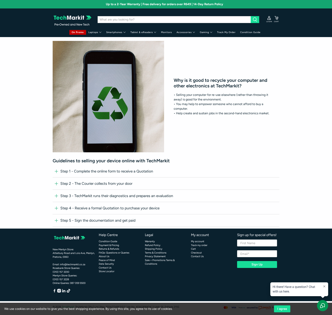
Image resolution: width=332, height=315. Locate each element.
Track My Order (226, 32)
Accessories (184, 32)
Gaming (204, 32)
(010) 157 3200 (61, 271)
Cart (193, 248)
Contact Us (105, 267)
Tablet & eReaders (141, 32)
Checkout (196, 252)
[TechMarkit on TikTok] (68, 291)
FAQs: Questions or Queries (114, 252)
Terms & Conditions (155, 252)
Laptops (93, 32)
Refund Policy (152, 245)
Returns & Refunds (109, 248)
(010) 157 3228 (61, 279)
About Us (104, 256)
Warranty (150, 241)
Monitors (166, 32)
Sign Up (257, 264)
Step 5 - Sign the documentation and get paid (97, 220)
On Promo (78, 32)
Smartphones (114, 32)
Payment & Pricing (109, 245)
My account (197, 241)
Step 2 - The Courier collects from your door (96, 183)
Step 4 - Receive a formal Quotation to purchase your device (109, 208)
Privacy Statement (155, 256)
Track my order (199, 245)
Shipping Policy (153, 248)
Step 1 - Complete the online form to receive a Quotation (106, 171)
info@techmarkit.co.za (72, 264)
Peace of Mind (107, 260)
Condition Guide (250, 32)
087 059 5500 (77, 283)
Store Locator (106, 271)
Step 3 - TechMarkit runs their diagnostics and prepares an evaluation (116, 196)
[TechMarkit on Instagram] (59, 291)
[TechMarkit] (72, 19)
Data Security (106, 263)
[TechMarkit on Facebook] (54, 291)
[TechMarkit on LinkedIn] (64, 291)
